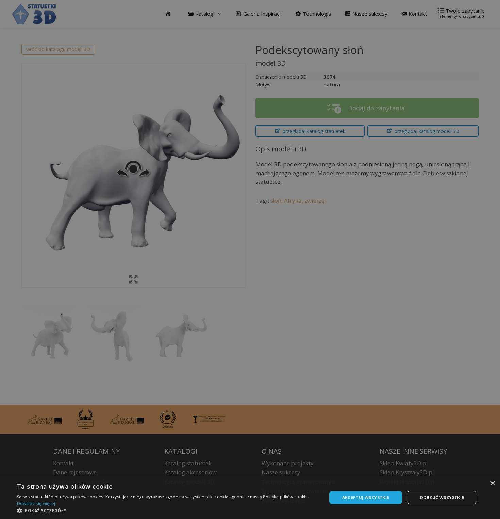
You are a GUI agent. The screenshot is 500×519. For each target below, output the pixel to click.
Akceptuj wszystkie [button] (365, 497)
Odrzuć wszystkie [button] (442, 497)
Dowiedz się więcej (36, 503)
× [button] (492, 483)
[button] (167, 510)
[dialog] (250, 497)
